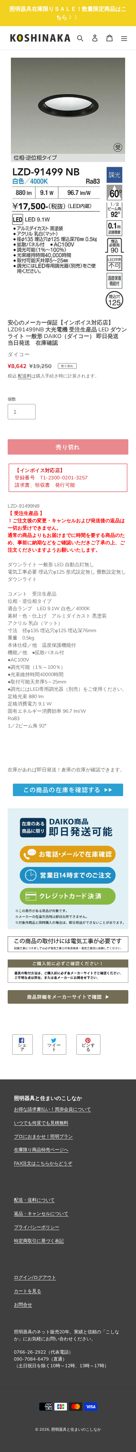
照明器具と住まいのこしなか (76, 1429)
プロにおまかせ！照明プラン (43, 1136)
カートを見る (27, 1291)
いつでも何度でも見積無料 (41, 1122)
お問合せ (23, 1304)
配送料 (24, 376)
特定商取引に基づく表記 (39, 1240)
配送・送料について (34, 1200)
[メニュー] (124, 38)
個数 (12, 399)
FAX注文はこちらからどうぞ (43, 1163)
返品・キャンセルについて (41, 1213)
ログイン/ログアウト (35, 1277)
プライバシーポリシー (36, 1227)
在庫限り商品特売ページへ (41, 1149)
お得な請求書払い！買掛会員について (52, 1109)
